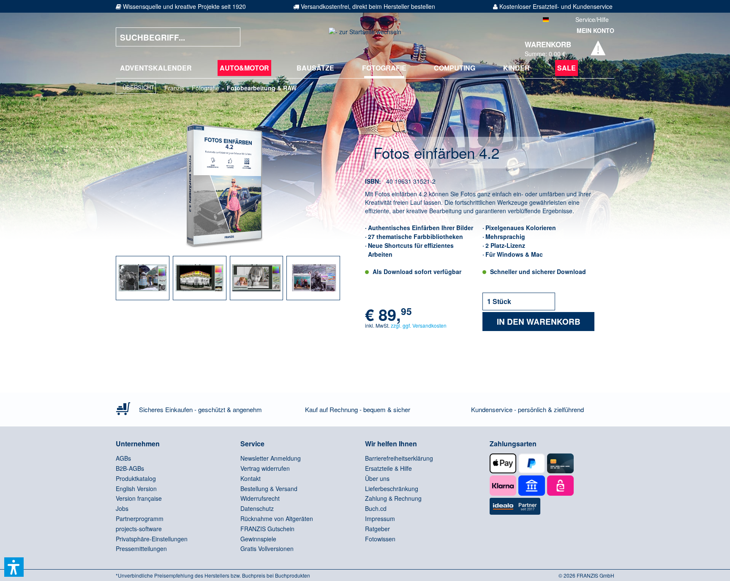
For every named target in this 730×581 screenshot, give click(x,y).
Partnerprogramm (139, 518)
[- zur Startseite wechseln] (365, 36)
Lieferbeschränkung (391, 488)
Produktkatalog (136, 478)
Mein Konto (595, 30)
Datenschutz (257, 508)
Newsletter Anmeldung (270, 458)
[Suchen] (227, 37)
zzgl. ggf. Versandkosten (419, 325)
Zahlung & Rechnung (393, 498)
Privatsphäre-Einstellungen (152, 539)
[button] (14, 567)
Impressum (380, 518)
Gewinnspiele (258, 539)
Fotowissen (380, 539)
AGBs (123, 458)
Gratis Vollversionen (267, 548)
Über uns (377, 478)
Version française (139, 498)
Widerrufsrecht (260, 498)
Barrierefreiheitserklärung (399, 458)
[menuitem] (156, 68)
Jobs (122, 508)
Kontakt (250, 478)
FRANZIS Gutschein (267, 528)
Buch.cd (376, 508)
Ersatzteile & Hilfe (388, 468)
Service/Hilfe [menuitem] (592, 19)
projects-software (139, 528)
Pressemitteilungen (141, 548)
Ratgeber (377, 528)
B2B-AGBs (130, 468)
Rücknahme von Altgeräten (276, 518)
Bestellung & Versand (268, 488)
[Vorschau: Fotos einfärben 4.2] (142, 278)
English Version (136, 488)
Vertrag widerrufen (265, 468)
